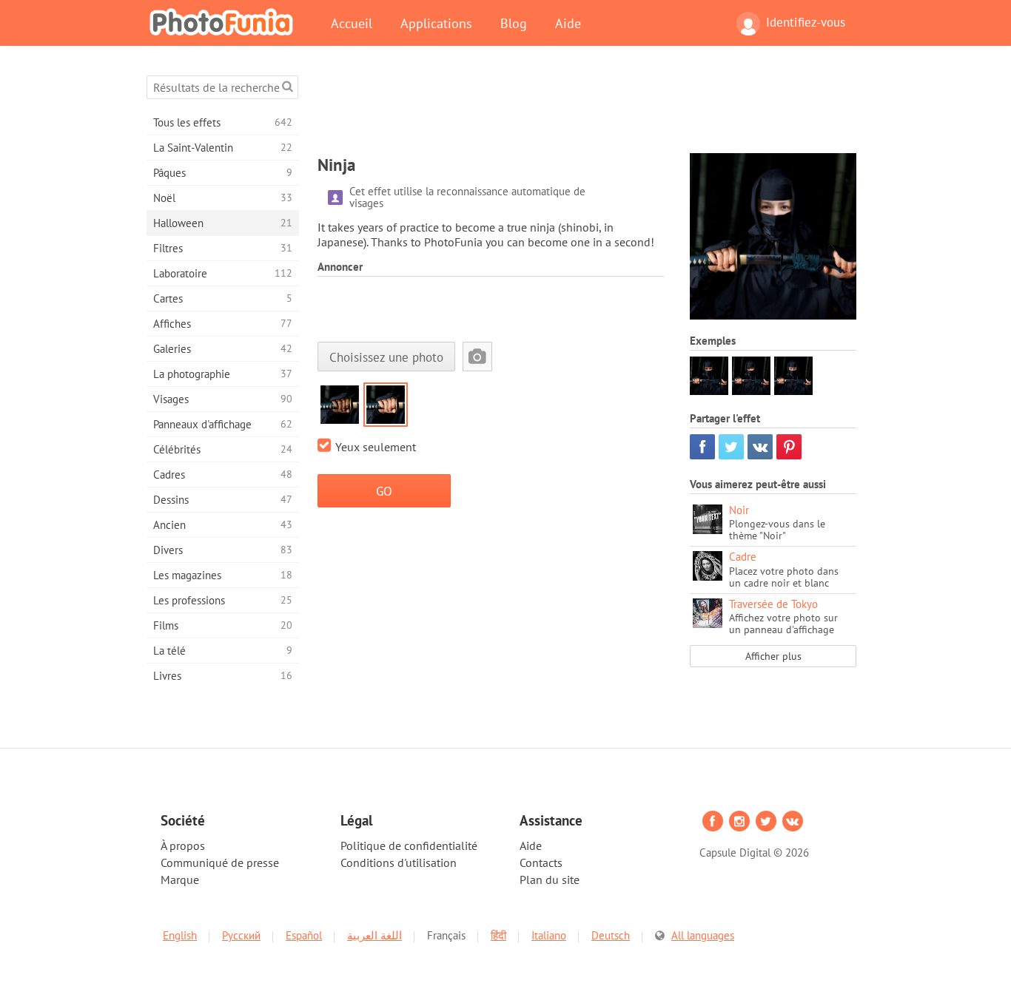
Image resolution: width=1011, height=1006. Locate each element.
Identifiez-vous (805, 22)
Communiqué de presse (220, 862)
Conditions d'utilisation (398, 862)
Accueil (351, 23)
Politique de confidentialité (408, 845)
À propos (183, 845)
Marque (180, 879)
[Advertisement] (587, 108)
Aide (568, 23)
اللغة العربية (374, 935)
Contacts (541, 862)
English (180, 935)
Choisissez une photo (386, 356)
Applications (436, 23)
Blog (513, 23)
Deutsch (610, 935)
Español (304, 935)
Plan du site (550, 879)
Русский (241, 935)
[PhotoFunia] (224, 21)
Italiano (548, 935)
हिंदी (498, 935)
